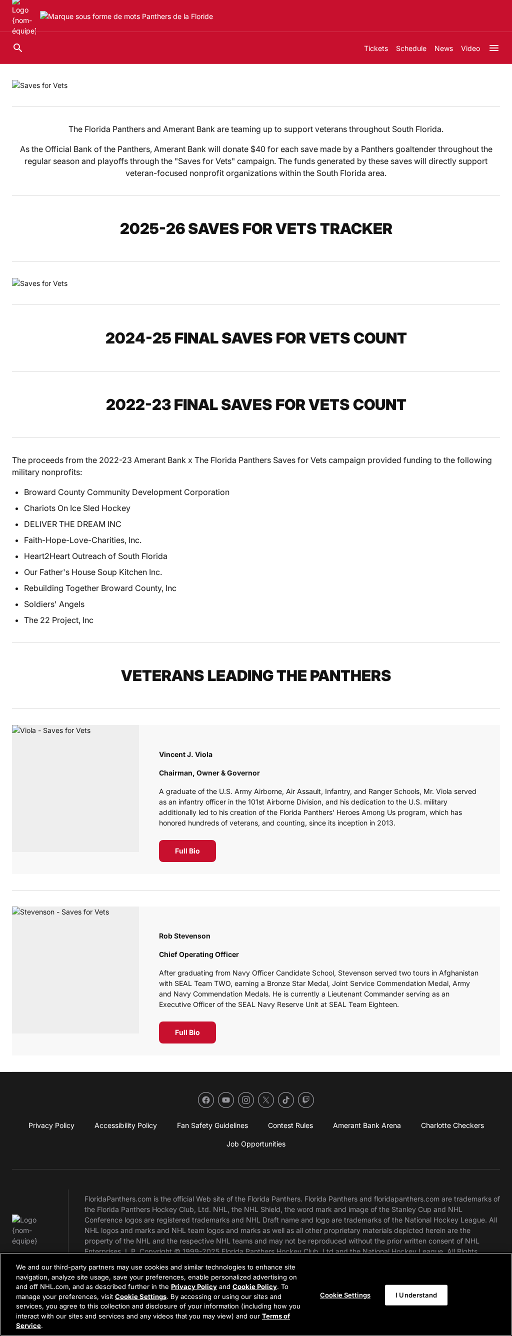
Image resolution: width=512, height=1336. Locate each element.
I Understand (416, 1294)
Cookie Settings (140, 1296)
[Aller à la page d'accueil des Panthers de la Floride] (126, 16)
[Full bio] (75, 799)
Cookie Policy (254, 1286)
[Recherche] (18, 48)
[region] (256, 1294)
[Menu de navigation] (494, 48)
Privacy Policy (194, 1286)
